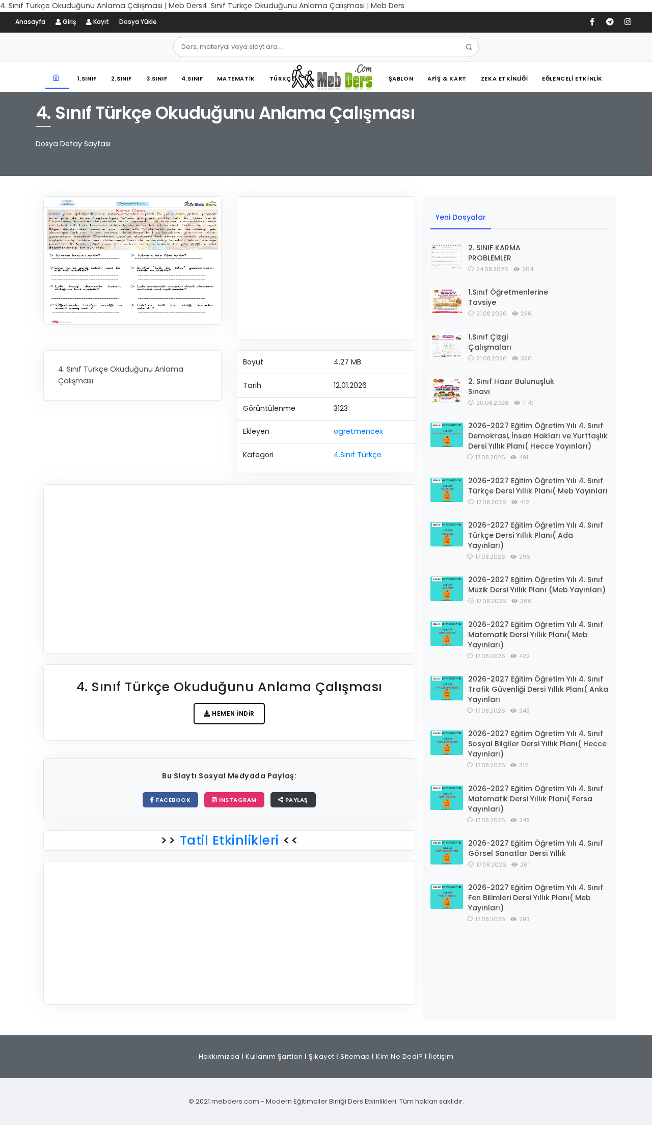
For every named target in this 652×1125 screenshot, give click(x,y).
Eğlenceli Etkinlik (572, 78)
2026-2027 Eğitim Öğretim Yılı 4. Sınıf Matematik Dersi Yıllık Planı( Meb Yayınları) (535, 634)
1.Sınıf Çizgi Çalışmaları (489, 342)
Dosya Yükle (138, 21)
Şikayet (322, 1056)
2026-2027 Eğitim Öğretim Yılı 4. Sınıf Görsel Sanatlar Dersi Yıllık (535, 848)
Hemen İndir (232, 713)
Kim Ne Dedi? (399, 1056)
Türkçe (282, 78)
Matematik (236, 78)
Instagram (237, 800)
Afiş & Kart (447, 78)
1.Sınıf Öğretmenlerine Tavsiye (508, 297)
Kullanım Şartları (274, 1056)
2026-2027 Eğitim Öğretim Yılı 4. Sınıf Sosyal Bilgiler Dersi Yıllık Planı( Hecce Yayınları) (537, 743)
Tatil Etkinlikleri (229, 840)
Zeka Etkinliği (504, 78)
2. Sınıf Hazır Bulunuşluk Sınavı (511, 386)
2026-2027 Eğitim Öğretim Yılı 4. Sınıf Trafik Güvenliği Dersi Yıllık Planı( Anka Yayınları (538, 689)
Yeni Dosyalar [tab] (461, 217)
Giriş (68, 21)
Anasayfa (30, 21)
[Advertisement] (326, 268)
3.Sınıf (156, 78)
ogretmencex (358, 431)
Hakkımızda (219, 1056)
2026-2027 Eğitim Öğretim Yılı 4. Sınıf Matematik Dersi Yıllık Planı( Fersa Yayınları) (535, 798)
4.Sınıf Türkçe (358, 455)
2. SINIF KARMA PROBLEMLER (494, 253)
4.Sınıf (192, 78)
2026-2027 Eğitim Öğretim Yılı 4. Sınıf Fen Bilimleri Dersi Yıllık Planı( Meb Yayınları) (535, 897)
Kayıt (100, 21)
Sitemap (355, 1056)
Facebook (172, 800)
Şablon (401, 78)
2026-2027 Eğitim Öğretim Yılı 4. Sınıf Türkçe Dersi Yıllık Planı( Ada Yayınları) (535, 535)
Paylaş (295, 800)
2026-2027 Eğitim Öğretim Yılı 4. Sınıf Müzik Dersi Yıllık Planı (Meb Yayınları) (537, 584)
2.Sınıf (121, 78)
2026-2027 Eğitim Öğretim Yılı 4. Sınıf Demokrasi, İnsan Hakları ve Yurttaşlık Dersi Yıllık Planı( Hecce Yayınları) (538, 436)
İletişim (441, 1056)
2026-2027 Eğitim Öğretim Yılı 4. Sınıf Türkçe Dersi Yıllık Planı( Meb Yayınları (538, 486)
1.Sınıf (87, 78)
